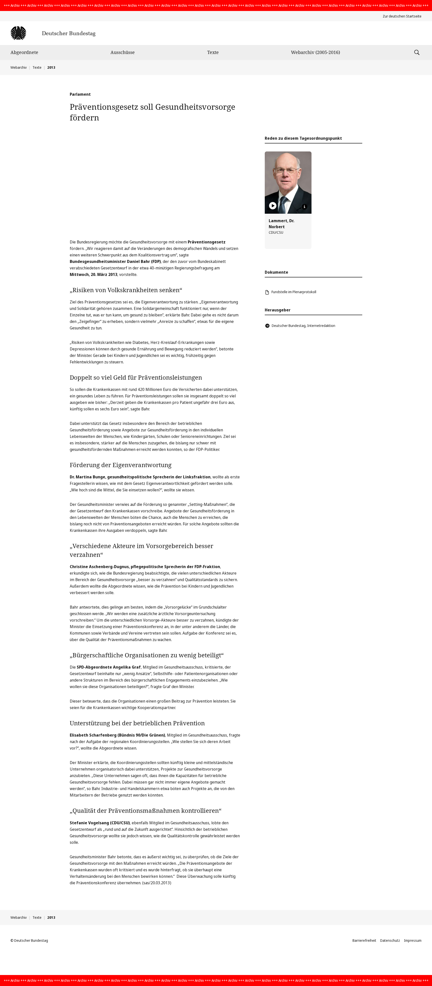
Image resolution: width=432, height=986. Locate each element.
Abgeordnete (24, 52)
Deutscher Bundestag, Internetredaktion (303, 325)
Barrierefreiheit (364, 940)
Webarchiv (18, 67)
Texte (213, 52)
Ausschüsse (122, 52)
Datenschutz (390, 940)
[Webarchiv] (52, 33)
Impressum (413, 940)
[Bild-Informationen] (305, 207)
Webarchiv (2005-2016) (315, 52)
